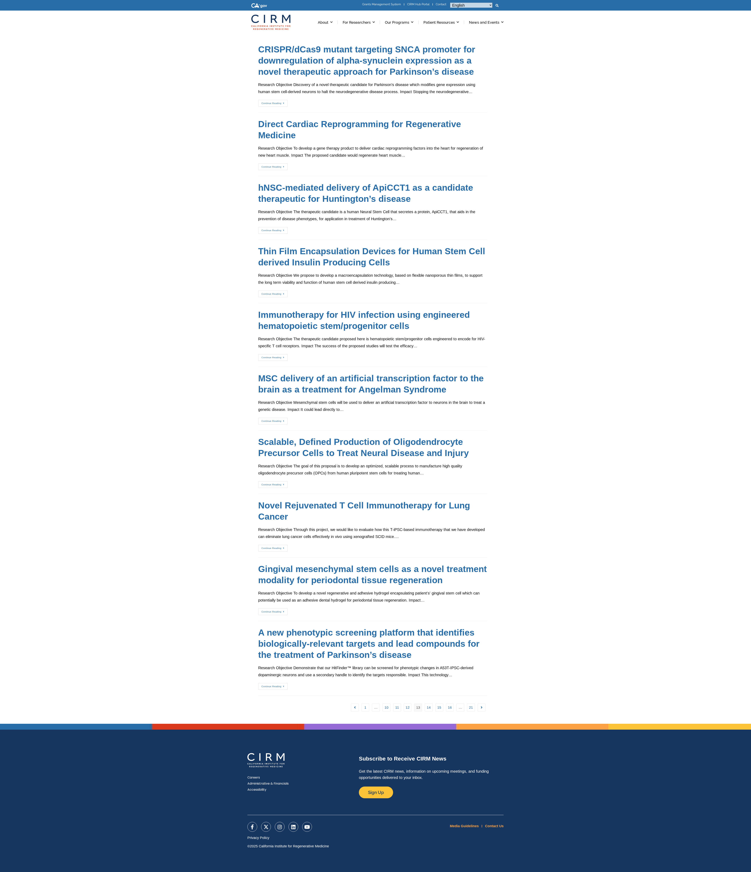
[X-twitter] (266, 827)
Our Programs (397, 22)
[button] (497, 5)
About (323, 22)
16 (450, 707)
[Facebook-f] (252, 827)
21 (471, 707)
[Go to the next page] (481, 707)
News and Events (484, 22)
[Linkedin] (293, 827)
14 (429, 707)
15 (439, 707)
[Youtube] (307, 827)
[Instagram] (280, 827)
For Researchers (357, 22)
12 (408, 707)
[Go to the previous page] (355, 707)
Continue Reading (274, 102)
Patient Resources (439, 22)
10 (386, 707)
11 (397, 707)
